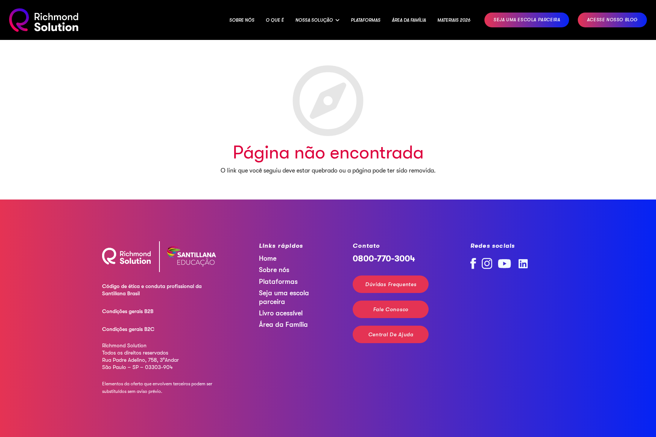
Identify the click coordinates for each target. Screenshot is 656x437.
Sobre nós (274, 270)
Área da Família (283, 324)
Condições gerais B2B (127, 311)
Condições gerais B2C (128, 329)
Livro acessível (281, 313)
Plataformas (278, 281)
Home (267, 258)
